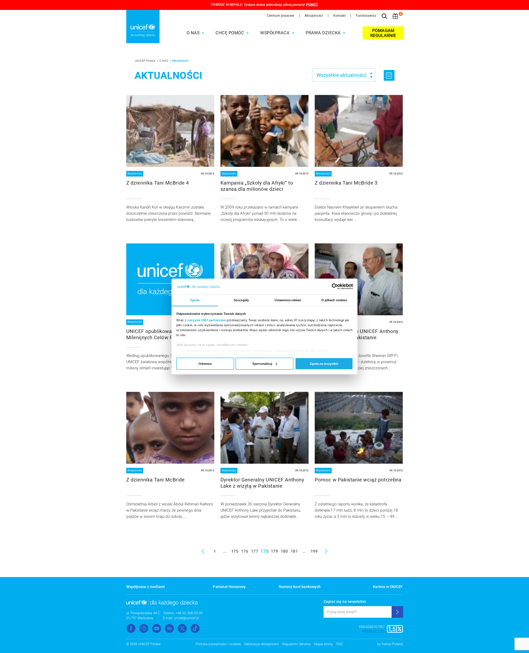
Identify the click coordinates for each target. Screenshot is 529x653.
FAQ (339, 644)
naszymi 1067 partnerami (206, 320)
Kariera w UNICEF (388, 586)
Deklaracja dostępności (261, 644)
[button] (194, 33)
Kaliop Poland (392, 644)
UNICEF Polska (145, 60)
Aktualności (314, 16)
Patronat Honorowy (229, 586)
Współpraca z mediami (145, 586)
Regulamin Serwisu (296, 644)
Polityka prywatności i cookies (218, 644)
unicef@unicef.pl (186, 618)
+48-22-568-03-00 (189, 613)
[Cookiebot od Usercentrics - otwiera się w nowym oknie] (335, 286)
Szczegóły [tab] (241, 300)
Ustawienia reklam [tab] (287, 300)
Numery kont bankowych (299, 586)
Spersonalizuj (262, 363)
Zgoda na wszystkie (324, 363)
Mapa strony (323, 644)
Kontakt (340, 16)
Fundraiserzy (366, 16)
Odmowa (205, 363)
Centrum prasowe (281, 16)
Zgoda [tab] (194, 300)
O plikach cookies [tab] (334, 300)
